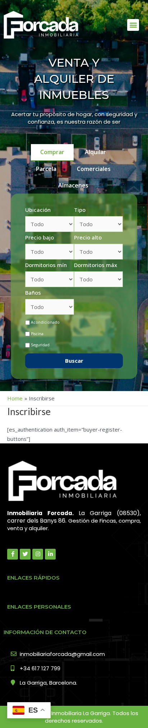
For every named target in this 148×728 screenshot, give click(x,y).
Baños (33, 292)
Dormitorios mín (46, 264)
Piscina (37, 333)
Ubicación (38, 209)
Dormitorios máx (95, 264)
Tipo (79, 209)
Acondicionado (45, 322)
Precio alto (88, 237)
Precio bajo (39, 237)
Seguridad (40, 344)
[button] (133, 25)
